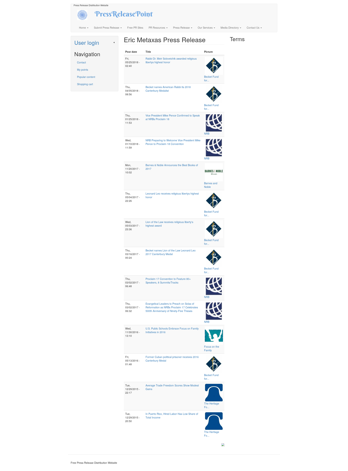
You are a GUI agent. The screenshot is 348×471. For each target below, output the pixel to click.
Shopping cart (85, 84)
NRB (206, 133)
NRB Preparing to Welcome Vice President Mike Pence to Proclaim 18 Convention (173, 142)
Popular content (86, 77)
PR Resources (157, 27)
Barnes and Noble (210, 185)
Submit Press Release (107, 27)
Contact (81, 62)
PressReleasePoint (124, 15)
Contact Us (253, 27)
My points (82, 69)
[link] (94, 42)
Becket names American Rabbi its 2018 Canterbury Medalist (168, 88)
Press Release (181, 27)
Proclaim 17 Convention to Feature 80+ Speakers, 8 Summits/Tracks (168, 280)
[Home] (85, 14)
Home (83, 27)
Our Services (205, 27)
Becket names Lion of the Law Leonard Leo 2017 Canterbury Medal (171, 252)
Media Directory (230, 27)
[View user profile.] (214, 66)
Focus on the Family (211, 348)
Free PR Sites (135, 27)
